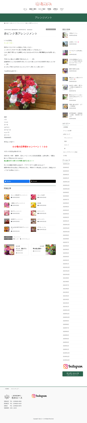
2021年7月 (66, 285)
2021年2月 (66, 303)
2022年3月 (66, 256)
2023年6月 (66, 203)
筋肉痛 (39, 203)
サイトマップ (14, 388)
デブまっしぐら (41, 227)
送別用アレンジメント (17, 219)
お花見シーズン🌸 (74, 42)
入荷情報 (65, 127)
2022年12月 (66, 224)
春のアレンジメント (16, 211)
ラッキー (17, 239)
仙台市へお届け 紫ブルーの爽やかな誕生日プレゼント (75, 87)
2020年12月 (66, 310)
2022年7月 (66, 242)
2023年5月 (66, 206)
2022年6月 (66, 246)
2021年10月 (66, 274)
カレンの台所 (41, 195)
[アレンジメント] (9, 249)
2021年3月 (66, 299)
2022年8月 (66, 238)
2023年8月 (66, 196)
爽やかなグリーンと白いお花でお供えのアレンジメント (75, 96)
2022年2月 (66, 260)
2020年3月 (66, 342)
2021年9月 (66, 278)
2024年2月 (66, 174)
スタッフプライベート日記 (70, 152)
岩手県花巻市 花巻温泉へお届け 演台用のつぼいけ (75, 115)
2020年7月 (66, 328)
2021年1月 (66, 306)
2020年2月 (66, 345)
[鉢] (51, 249)
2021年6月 (66, 288)
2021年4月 (66, 296)
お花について (66, 134)
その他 (65, 155)
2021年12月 (66, 267)
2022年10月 (66, 231)
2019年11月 (66, 356)
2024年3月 (66, 171)
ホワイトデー (41, 211)
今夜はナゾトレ (73, 33)
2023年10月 (66, 189)
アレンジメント (51, 29)
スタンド (66, 145)
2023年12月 (66, 181)
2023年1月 (66, 221)
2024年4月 (66, 167)
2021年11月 (66, 271)
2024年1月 (66, 178)
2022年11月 (66, 228)
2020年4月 (66, 338)
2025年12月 (66, 164)
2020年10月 (66, 317)
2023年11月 (66, 185)
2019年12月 (66, 353)
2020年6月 (66, 331)
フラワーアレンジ (25, 239)
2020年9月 (66, 320)
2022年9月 (66, 235)
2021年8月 (66, 281)
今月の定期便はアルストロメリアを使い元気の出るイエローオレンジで (75, 61)
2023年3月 (66, 213)
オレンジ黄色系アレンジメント (19, 195)
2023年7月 (66, 199)
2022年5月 (66, 249)
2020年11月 (66, 313)
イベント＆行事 (67, 130)
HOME (7, 388)
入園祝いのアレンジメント (18, 203)
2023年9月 (66, 192)
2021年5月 (66, 292)
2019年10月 (66, 360)
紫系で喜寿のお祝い (74, 69)
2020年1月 (66, 349)
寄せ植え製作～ (37, 248)
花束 (65, 141)
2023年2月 (66, 217)
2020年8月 (66, 324)
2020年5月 (66, 335)
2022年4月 (66, 253)
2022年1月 (66, 263)
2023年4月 (66, 210)
